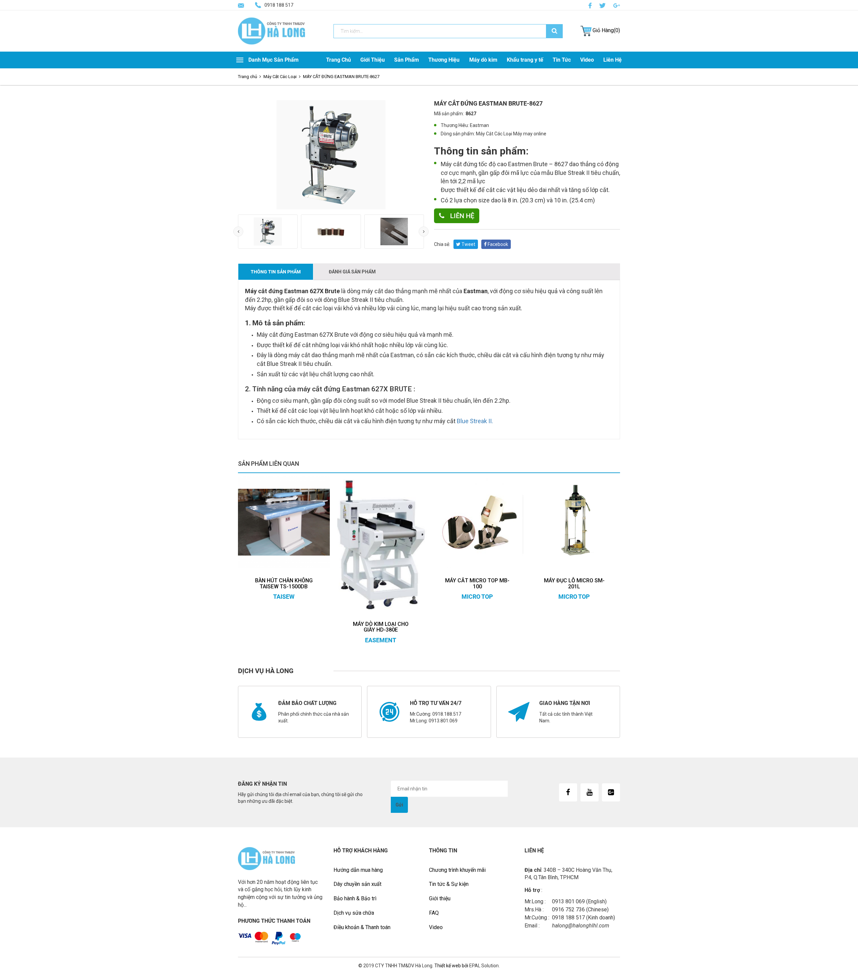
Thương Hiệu (443, 60)
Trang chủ (247, 76)
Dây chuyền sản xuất (357, 884)
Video (587, 60)
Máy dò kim (483, 60)
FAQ (434, 913)
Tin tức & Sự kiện (449, 884)
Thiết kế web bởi (450, 965)
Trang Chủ (338, 60)
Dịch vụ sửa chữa (353, 913)
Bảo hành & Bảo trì (354, 898)
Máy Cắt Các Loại (280, 76)
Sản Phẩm (406, 60)
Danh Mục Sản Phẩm (273, 60)
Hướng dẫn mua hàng (358, 870)
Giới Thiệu (372, 60)
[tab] (275, 271)
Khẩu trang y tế (525, 60)
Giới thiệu (439, 898)
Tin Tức (562, 60)
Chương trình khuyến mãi (457, 870)
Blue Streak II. (475, 421)
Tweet (468, 244)
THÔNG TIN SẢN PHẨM (276, 271)
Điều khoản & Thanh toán (361, 927)
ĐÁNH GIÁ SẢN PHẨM (352, 271)
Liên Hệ (612, 60)
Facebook (497, 244)
